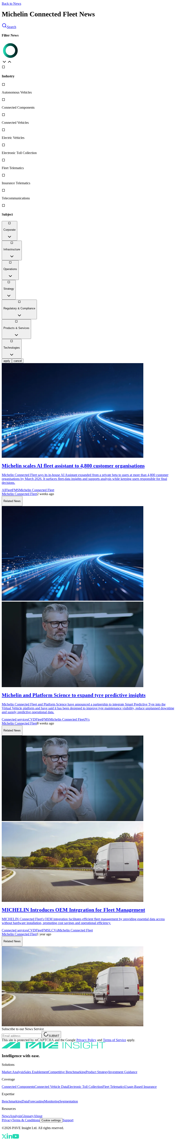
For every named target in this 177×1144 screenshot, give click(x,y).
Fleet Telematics (114, 1086)
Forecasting (36, 1101)
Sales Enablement (36, 1072)
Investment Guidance (122, 1072)
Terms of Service (114, 1040)
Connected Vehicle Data (51, 1086)
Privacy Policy (86, 1040)
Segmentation (68, 1101)
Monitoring (51, 1101)
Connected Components (18, 1086)
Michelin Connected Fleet (36, 490)
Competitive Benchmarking (67, 1072)
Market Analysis (13, 1072)
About (38, 1116)
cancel (18, 360)
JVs (87, 719)
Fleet (8, 490)
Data (25, 1101)
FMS (15, 490)
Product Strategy (97, 1072)
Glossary (28, 1116)
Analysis (16, 1116)
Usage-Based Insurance (141, 1086)
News (6, 1116)
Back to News (11, 3)
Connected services (15, 719)
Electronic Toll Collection (85, 1086)
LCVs (53, 930)
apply (6, 360)
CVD (32, 719)
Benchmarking (12, 1101)
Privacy (7, 1120)
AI (3, 490)
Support (68, 1120)
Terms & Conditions (26, 1120)
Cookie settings (51, 1120)
